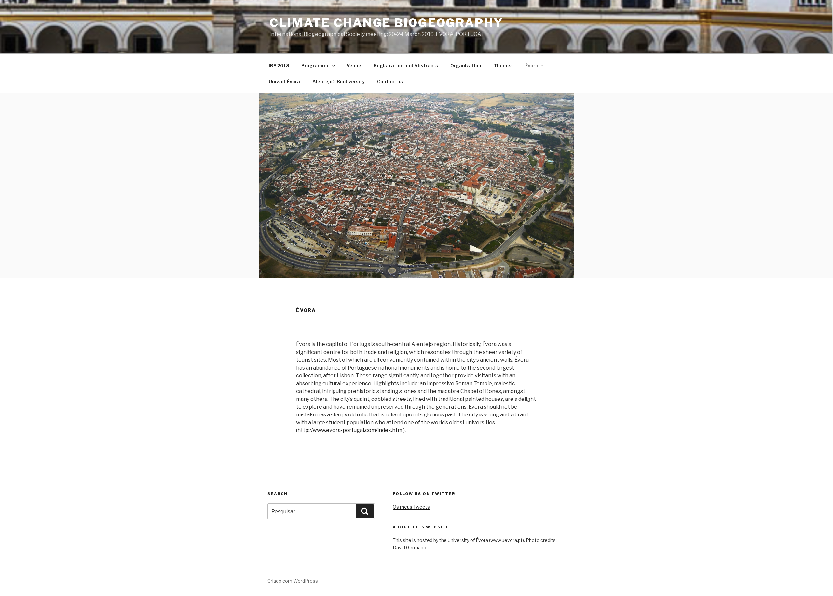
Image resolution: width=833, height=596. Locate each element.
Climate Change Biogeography (386, 23)
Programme (315, 65)
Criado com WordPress (292, 581)
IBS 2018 (279, 65)
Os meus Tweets (411, 507)
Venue (354, 65)
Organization (465, 65)
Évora (531, 65)
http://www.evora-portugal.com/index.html (350, 430)
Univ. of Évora (284, 81)
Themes (503, 65)
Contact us (390, 81)
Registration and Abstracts (406, 65)
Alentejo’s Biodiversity (338, 81)
